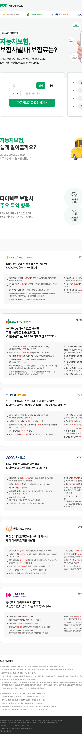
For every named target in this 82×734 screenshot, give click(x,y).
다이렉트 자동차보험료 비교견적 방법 (64, 6)
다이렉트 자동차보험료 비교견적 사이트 (37, 6)
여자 (51, 85)
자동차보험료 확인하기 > (32, 103)
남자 (41, 85)
